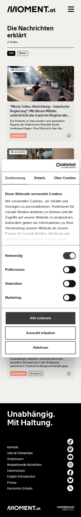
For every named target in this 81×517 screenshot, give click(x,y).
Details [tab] (39, 178)
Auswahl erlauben (40, 333)
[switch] (69, 269)
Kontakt (12, 447)
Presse (12, 483)
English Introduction (21, 476)
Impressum (15, 459)
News (22, 53)
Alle (11, 53)
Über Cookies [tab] (65, 178)
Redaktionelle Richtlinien (24, 465)
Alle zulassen (40, 318)
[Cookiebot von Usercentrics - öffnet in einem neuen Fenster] (57, 166)
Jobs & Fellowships (20, 453)
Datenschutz (16, 471)
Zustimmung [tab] (15, 178)
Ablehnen (40, 347)
